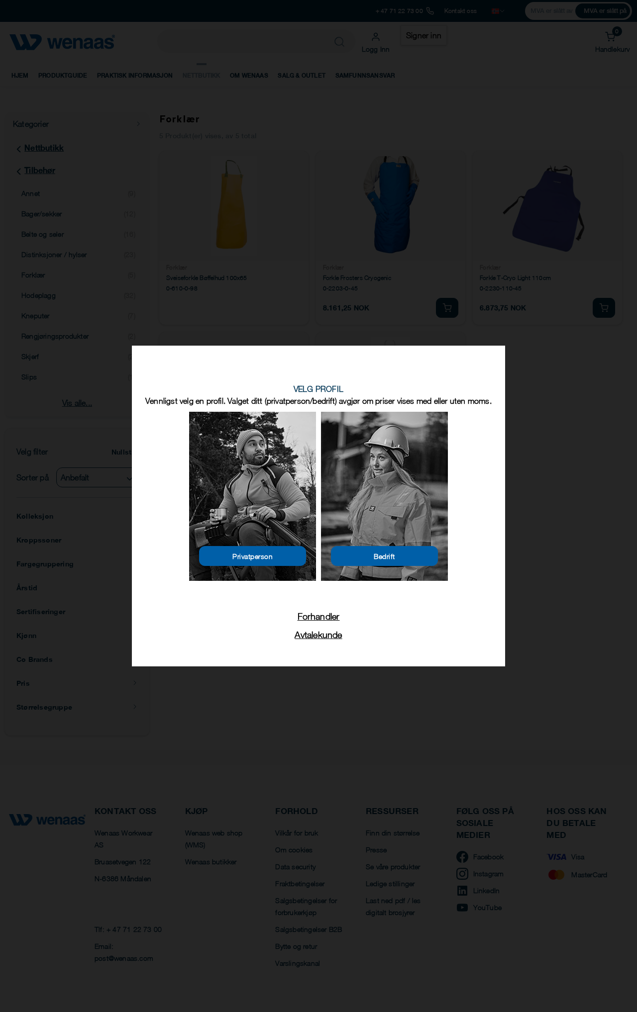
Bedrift (384, 556)
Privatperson (252, 556)
